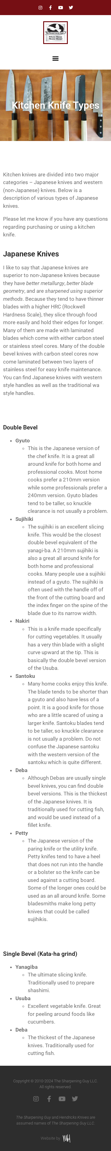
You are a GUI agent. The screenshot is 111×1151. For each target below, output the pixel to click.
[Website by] (66, 1138)
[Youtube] (60, 7)
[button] (56, 58)
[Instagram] (40, 7)
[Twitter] (71, 7)
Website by (50, 1138)
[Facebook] (50, 7)
